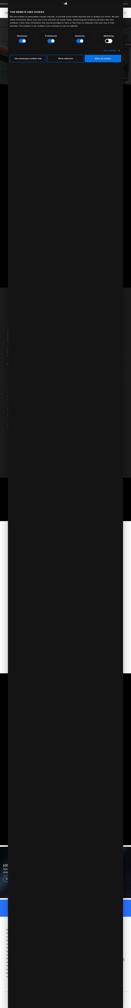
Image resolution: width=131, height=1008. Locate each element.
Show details (109, 50)
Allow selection (65, 58)
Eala (7, 958)
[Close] (125, 13)
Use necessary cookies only (28, 58)
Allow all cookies (103, 58)
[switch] (51, 41)
